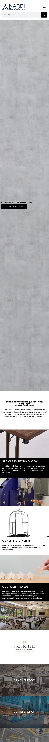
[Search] (44, 15)
